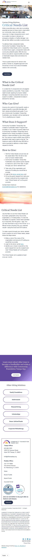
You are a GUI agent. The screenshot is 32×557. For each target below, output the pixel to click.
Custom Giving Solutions (11, 22)
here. (22, 244)
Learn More (7, 74)
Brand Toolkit (8, 475)
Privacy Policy (27, 543)
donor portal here (18, 174)
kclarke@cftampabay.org (9, 187)
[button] (28, 2)
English (4, 555)
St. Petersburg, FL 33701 (11, 467)
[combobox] (5, 555)
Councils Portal (8, 482)
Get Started (16, 375)
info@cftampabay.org (10, 456)
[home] (14, 2)
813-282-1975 (8, 448)
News (5, 471)
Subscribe (8, 502)
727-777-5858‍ (8, 463)
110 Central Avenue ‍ (9, 465)
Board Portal (8, 478)
